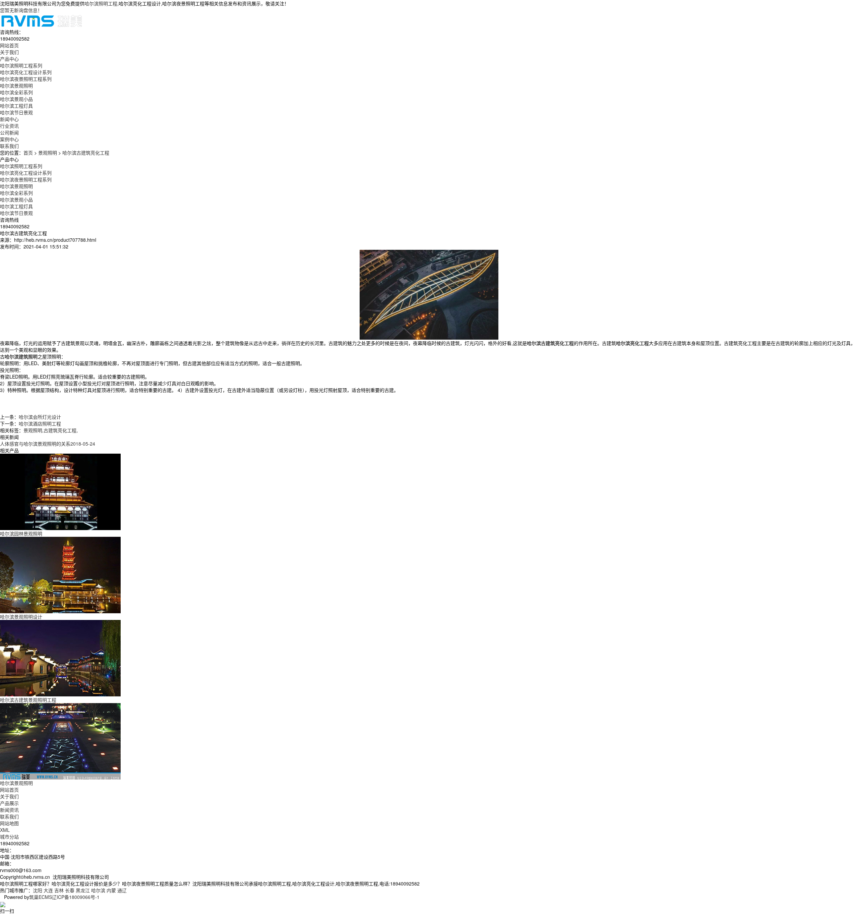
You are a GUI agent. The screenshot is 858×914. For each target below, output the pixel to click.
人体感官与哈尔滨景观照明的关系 (47, 443)
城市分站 (9, 836)
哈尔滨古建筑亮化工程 (85, 152)
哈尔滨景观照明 (16, 85)
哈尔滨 (98, 890)
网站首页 (9, 789)
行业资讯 (9, 125)
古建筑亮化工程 (60, 430)
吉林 (59, 890)
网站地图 (9, 823)
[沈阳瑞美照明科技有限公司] (41, 20)
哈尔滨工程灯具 (16, 105)
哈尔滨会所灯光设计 (40, 416)
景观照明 (47, 152)
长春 (69, 890)
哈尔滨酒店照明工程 (40, 423)
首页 (28, 152)
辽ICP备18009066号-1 (76, 897)
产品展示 (9, 803)
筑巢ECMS (40, 897)
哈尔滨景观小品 (16, 99)
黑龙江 (83, 890)
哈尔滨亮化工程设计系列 (26, 72)
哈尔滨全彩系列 (16, 92)
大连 (48, 890)
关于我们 (9, 796)
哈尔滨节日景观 (16, 112)
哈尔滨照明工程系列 (21, 65)
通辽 (122, 890)
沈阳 (37, 890)
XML (5, 829)
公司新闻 (9, 132)
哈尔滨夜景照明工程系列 (26, 78)
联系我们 (9, 816)
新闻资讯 (9, 809)
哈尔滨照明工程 (100, 3)
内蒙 (111, 890)
